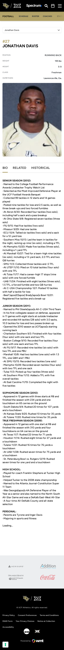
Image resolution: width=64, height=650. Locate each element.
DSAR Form (7, 621)
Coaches (47, 16)
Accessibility (8, 627)
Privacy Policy (8, 615)
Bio (5, 168)
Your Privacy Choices (25, 621)
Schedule (23, 16)
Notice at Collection (46, 621)
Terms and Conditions (49, 615)
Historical (40, 168)
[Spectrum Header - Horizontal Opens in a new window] (34, 5)
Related (19, 168)
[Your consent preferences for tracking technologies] (5, 645)
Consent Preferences (27, 615)
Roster (35, 16)
